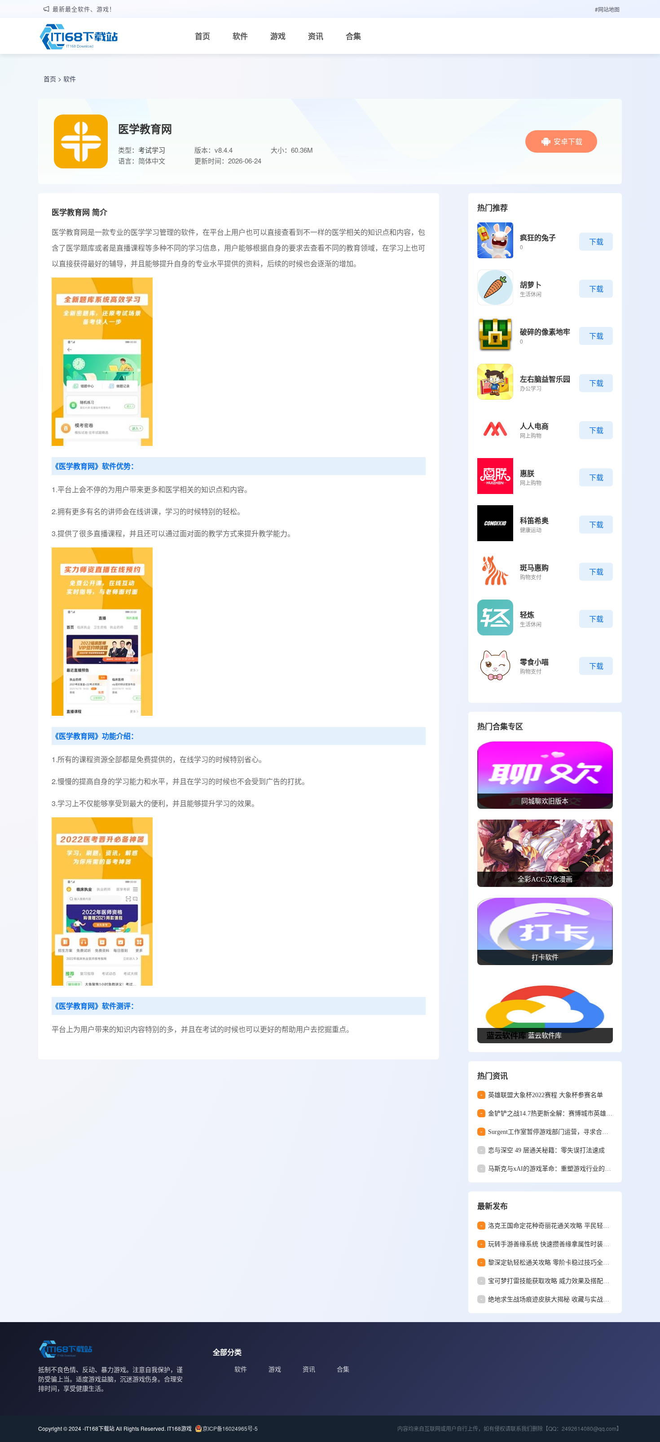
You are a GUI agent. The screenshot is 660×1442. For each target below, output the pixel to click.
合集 (353, 36)
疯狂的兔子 (538, 237)
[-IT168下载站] (78, 37)
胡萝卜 (530, 284)
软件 (240, 36)
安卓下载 (568, 141)
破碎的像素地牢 (545, 331)
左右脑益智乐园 (545, 379)
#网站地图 (607, 9)
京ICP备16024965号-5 (230, 1428)
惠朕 (527, 473)
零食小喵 (534, 662)
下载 (596, 241)
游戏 (278, 36)
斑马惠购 (534, 567)
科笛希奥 (534, 520)
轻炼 (527, 614)
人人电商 (534, 426)
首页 (202, 36)
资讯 (315, 36)
